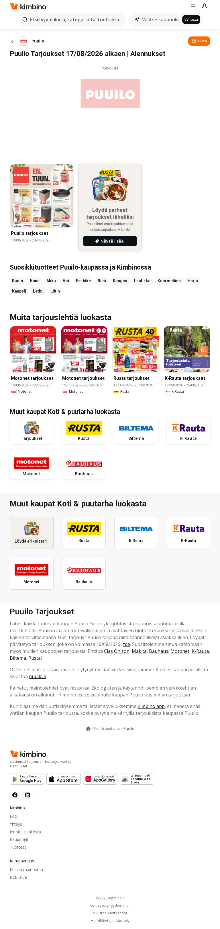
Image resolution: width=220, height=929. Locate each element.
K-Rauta (200, 651)
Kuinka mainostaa (26, 869)
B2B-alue (18, 877)
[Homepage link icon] (88, 728)
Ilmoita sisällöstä (25, 832)
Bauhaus (158, 651)
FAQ (14, 816)
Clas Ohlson (116, 651)
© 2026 (110, 898)
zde (126, 644)
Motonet (179, 651)
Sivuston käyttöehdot (110, 913)
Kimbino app (151, 706)
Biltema (18, 658)
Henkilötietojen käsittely (110, 920)
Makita (139, 651)
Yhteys (16, 824)
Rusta (34, 658)
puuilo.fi (37, 676)
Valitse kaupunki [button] (160, 19)
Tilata (202, 40)
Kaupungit (19, 839)
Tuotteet (18, 847)
